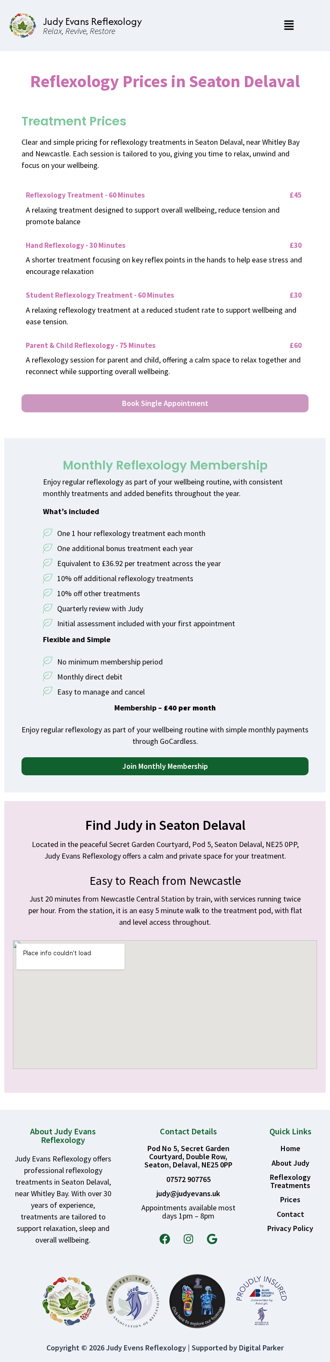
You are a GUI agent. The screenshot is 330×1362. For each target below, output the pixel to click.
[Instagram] (188, 1239)
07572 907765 (188, 1179)
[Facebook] (164, 1239)
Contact (290, 1214)
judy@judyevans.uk (188, 1193)
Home (290, 1148)
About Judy (290, 1163)
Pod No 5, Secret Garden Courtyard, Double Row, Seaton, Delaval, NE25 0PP (188, 1156)
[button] (288, 25)
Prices (290, 1199)
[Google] (212, 1239)
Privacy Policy (290, 1228)
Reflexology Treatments (290, 1181)
